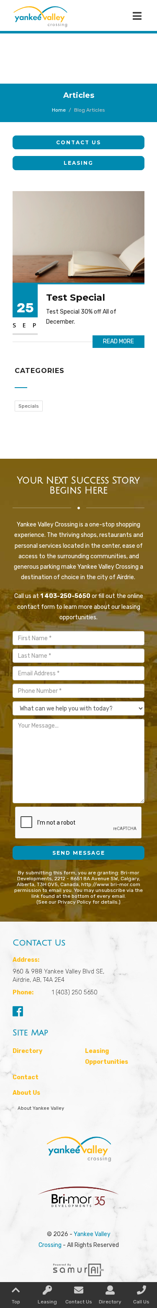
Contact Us (78, 142)
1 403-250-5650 (65, 596)
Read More (118, 341)
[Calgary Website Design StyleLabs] (78, 1266)
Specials (28, 406)
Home (59, 110)
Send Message (78, 853)
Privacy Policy (74, 902)
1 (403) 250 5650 (75, 992)
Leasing (78, 163)
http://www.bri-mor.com (110, 884)
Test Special (75, 297)
